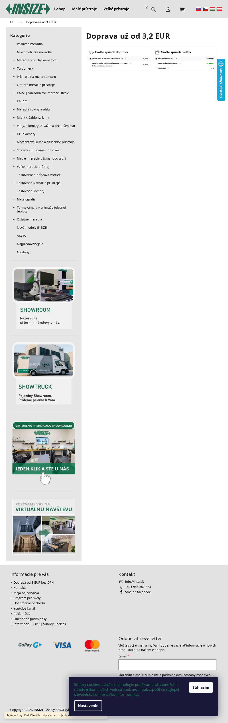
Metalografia (26, 199)
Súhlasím (201, 687)
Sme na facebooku (139, 592)
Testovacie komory (30, 191)
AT (219, 9)
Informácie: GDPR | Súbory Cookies (40, 624)
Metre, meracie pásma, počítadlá (41, 158)
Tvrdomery (25, 68)
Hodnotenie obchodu (29, 603)
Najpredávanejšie (30, 244)
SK (199, 9)
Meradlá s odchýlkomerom (37, 60)
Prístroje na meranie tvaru (36, 76)
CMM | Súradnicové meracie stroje (43, 93)
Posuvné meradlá (30, 44)
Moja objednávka (26, 593)
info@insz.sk (134, 581)
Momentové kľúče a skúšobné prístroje (46, 142)
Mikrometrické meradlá (34, 52)
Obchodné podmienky (30, 619)
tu (136, 694)
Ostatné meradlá (29, 219)
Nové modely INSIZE (32, 227)
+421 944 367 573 (138, 587)
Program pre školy (27, 598)
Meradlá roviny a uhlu (33, 109)
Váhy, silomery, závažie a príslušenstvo (46, 126)
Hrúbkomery (26, 134)
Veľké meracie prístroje (34, 166)
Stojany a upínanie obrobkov (38, 150)
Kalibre (22, 101)
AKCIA (21, 236)
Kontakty (20, 587)
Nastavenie (88, 705)
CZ (205, 9)
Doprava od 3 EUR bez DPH (34, 582)
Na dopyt (24, 252)
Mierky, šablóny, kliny (33, 117)
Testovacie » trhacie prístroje (38, 183)
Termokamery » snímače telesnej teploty (41, 209)
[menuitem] (59, 9)
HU (212, 9)
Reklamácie (22, 613)
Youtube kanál (24, 608)
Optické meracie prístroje (36, 85)
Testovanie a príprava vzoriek (39, 175)
